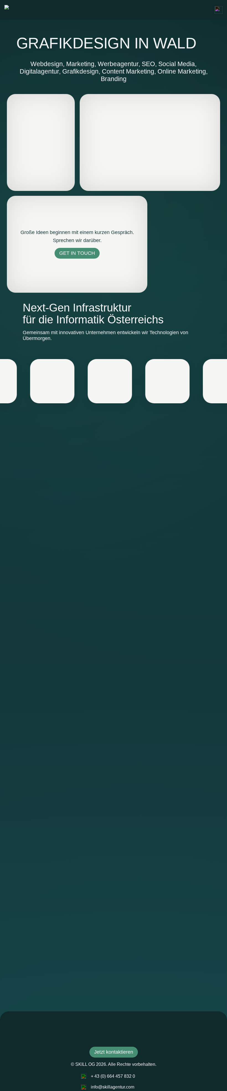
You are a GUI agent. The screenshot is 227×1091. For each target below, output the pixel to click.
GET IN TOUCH (77, 253)
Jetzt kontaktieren (113, 1052)
